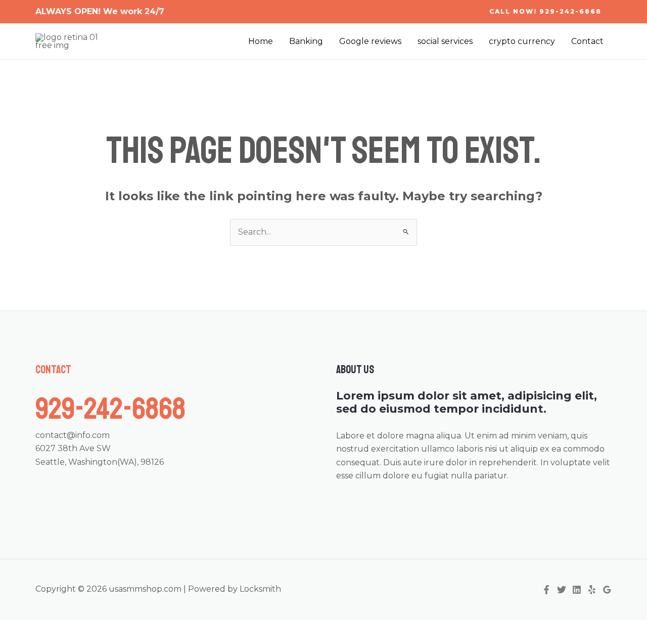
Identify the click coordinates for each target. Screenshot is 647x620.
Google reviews (370, 41)
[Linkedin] (576, 589)
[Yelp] (591, 589)
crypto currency (522, 41)
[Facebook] (546, 589)
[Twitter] (561, 589)
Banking (306, 41)
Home (260, 41)
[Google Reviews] (607, 589)
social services (445, 41)
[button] (545, 11)
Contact (587, 41)
